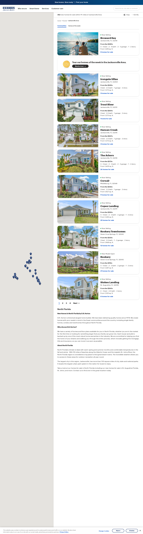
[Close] (140, 530)
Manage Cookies (104, 531)
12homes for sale (107, 246)
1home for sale (106, 119)
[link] (98, 64)
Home (59, 20)
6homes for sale (106, 296)
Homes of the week (74, 26)
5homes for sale (106, 52)
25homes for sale (107, 220)
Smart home (34, 8)
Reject (118, 530)
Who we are (22, 8)
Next (75, 303)
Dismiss (131, 530)
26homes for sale (107, 169)
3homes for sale (106, 93)
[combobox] (126, 8)
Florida (65, 20)
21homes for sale (107, 271)
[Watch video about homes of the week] (65, 63)
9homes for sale (106, 195)
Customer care (57, 8)
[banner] (71, 2)
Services (45, 8)
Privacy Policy (64, 532)
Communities (61, 26)
